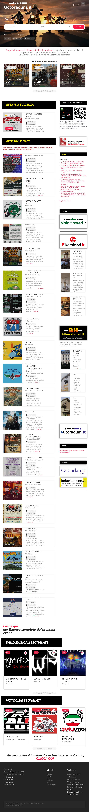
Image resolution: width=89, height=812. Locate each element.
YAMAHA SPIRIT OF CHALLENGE (71, 189)
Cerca (78, 27)
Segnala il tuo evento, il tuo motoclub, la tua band (29, 50)
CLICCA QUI (45, 758)
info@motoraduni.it (78, 784)
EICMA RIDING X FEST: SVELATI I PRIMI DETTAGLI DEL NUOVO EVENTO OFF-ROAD (73, 167)
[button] (22, 27)
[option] (17, 76)
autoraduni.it (9, 777)
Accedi (76, 5)
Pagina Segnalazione (51, 784)
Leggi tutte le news (65, 201)
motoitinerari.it (9, 784)
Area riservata (50, 779)
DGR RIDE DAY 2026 (67, 191)
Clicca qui (10, 626)
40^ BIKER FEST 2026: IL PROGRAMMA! (73, 193)
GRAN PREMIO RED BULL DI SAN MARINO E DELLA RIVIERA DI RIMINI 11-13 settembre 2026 (73, 175)
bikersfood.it (9, 782)
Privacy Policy (49, 775)
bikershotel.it (9, 779)
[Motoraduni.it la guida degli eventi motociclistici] (18, 5)
